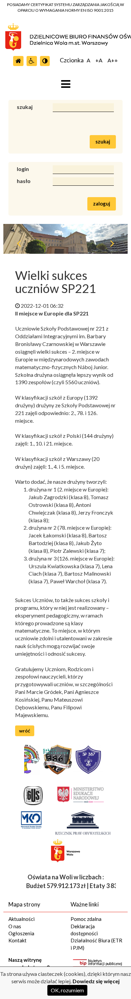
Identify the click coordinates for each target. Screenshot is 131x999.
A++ (112, 60)
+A (98, 60)
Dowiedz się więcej (96, 981)
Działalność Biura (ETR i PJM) (96, 943)
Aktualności (21, 919)
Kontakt (17, 940)
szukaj (25, 107)
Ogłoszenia (21, 933)
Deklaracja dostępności (84, 929)
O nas (14, 926)
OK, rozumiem (67, 990)
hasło (24, 181)
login (23, 169)
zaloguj (101, 203)
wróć (24, 730)
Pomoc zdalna (86, 919)
